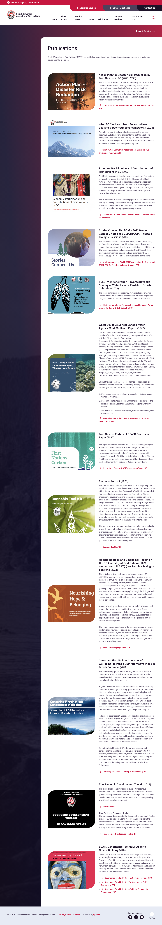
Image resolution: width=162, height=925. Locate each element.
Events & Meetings (117, 18)
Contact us (149, 8)
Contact (77, 914)
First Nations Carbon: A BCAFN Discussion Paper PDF (124, 468)
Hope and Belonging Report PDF (116, 647)
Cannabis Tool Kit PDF (111, 547)
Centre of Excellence (120, 8)
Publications (103, 19)
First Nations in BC (137, 18)
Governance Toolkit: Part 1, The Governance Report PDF (128, 878)
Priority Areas (78, 18)
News (91, 19)
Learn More (34, 2)
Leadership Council (86, 8)
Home (54, 19)
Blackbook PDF (109, 806)
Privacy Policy (65, 914)
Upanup (96, 914)
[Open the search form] (153, 18)
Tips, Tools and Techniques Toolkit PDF (119, 834)
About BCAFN (64, 18)
